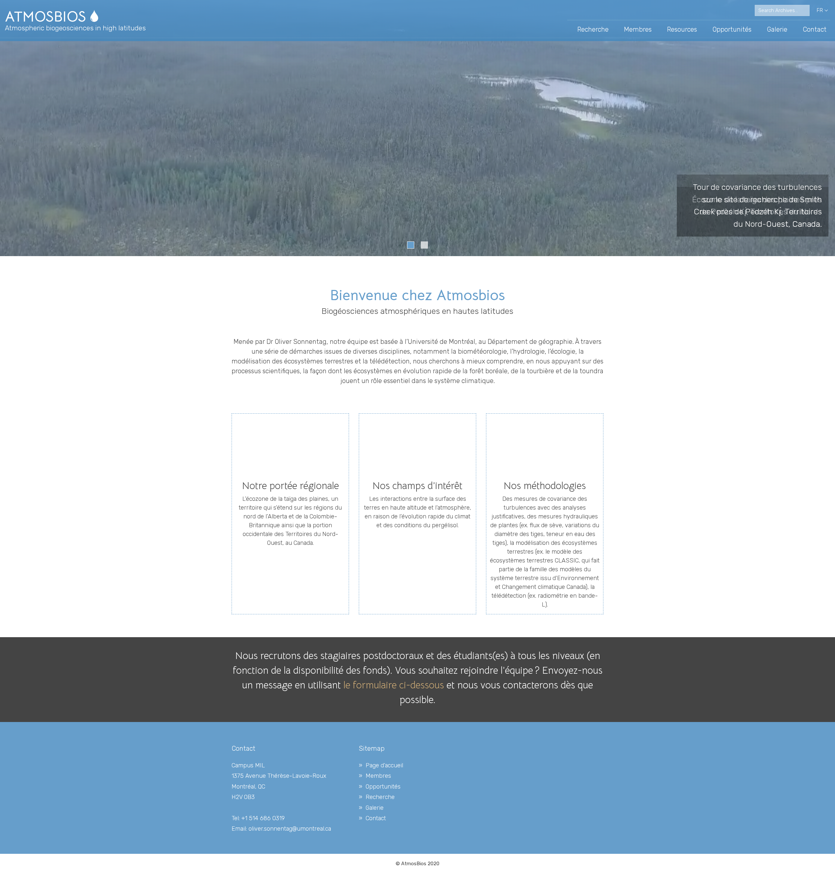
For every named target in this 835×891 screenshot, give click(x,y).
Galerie (777, 29)
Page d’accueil (384, 765)
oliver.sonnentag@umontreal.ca (290, 828)
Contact (815, 29)
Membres (638, 29)
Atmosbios (47, 16)
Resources (682, 29)
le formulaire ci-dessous (393, 685)
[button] (410, 245)
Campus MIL (248, 765)
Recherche (593, 29)
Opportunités (732, 29)
